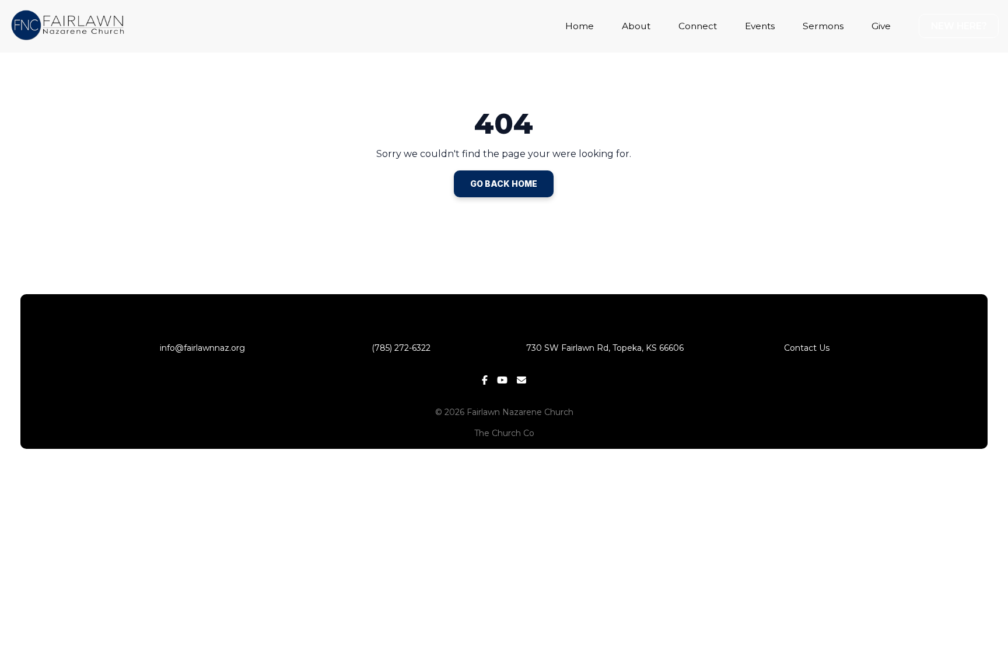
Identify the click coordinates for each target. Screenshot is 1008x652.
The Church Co (504, 433)
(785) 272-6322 (403, 348)
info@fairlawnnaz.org (201, 348)
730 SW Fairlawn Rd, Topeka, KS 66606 (605, 348)
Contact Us (807, 348)
